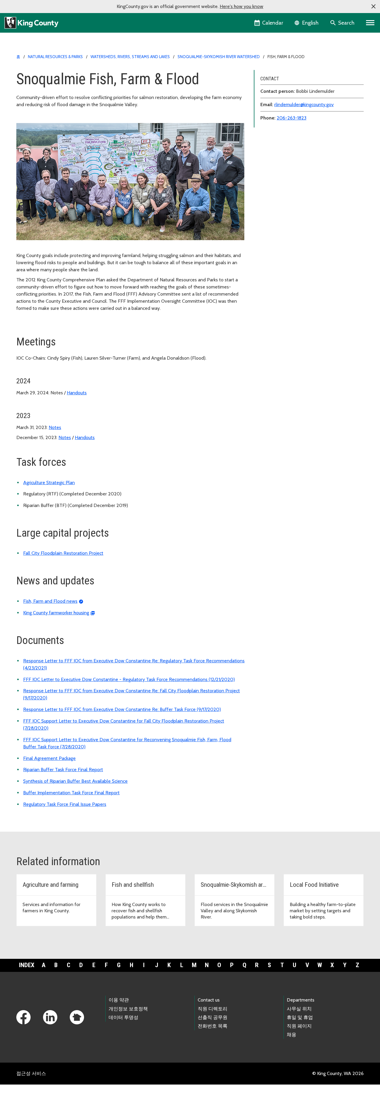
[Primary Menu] (370, 23)
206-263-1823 (291, 118)
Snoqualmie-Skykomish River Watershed (219, 56)
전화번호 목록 (212, 1026)
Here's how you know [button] (241, 6)
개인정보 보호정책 (128, 1009)
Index (26, 965)
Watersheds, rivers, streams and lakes (130, 56)
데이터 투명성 (123, 1017)
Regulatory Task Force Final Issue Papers (64, 804)
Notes (55, 427)
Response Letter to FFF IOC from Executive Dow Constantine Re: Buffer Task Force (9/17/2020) (122, 709)
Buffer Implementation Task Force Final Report (71, 792)
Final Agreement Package (49, 758)
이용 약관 (119, 1000)
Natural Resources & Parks (55, 56)
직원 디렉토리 (212, 1009)
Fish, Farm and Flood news (50, 601)
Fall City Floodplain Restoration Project (63, 553)
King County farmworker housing (56, 613)
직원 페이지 (299, 1026)
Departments (300, 1000)
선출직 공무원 (212, 1017)
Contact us (209, 1000)
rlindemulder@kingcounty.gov (304, 104)
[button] (373, 6)
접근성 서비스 (31, 1073)
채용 (291, 1034)
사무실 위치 (299, 1009)
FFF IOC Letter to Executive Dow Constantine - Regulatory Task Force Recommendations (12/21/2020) (129, 679)
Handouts (77, 393)
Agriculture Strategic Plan (49, 482)
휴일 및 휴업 (300, 1017)
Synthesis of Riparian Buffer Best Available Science (75, 781)
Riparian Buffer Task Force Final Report (63, 769)
